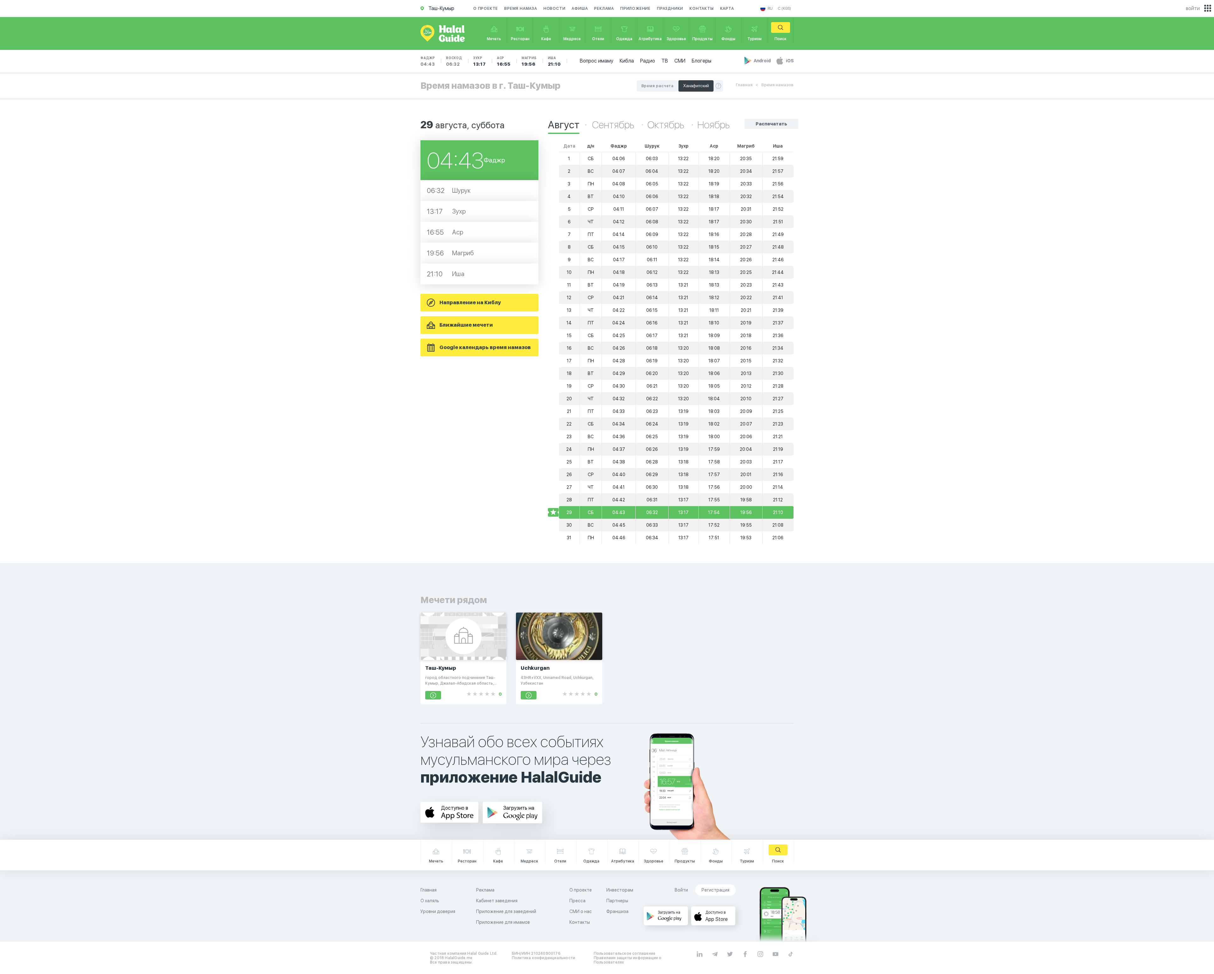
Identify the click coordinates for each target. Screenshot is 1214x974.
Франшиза (617, 911)
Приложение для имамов (503, 922)
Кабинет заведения (497, 900)
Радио (647, 61)
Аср (504, 61)
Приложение (635, 8)
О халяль (429, 900)
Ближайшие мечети (466, 325)
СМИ (679, 61)
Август (563, 125)
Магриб (529, 61)
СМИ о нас (580, 911)
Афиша (580, 8)
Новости (554, 8)
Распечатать (771, 123)
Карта (727, 8)
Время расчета (657, 86)
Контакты (702, 8)
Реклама (604, 8)
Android (763, 60)
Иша (554, 61)
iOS (790, 60)
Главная (744, 84)
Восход (454, 61)
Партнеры (617, 900)
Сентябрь (614, 125)
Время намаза (520, 8)
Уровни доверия (437, 911)
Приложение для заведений (506, 911)
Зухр (479, 61)
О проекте (485, 8)
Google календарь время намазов (485, 347)
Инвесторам (619, 889)
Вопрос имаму (596, 61)
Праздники (670, 8)
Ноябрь (713, 125)
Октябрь (666, 125)
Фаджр (427, 61)
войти (1193, 8)
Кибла (627, 61)
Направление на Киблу (470, 302)
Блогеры (701, 61)
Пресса (577, 900)
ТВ (664, 61)
